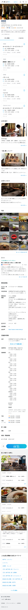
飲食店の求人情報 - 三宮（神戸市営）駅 (12, 579)
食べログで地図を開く (17, 344)
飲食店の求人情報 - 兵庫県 (9, 585)
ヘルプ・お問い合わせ (6, 599)
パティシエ (6, 77)
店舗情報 (21, 38)
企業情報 (19, 603)
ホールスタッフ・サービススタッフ (13, 46)
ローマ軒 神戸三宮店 (14, 532)
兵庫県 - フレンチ (7, 566)
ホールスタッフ (9, 480)
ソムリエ (5, 92)
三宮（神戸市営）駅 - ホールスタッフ (12, 575)
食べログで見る (22, 276)
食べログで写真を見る (21, 252)
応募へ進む (16, 446)
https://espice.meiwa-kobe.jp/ (15, 329)
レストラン (5, 562)
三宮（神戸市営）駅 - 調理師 (10, 572)
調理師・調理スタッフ (9, 61)
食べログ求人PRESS (5, 596)
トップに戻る (14, 590)
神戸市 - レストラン (7, 559)
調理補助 (8, 543)
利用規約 (3, 603)
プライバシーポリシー (11, 603)
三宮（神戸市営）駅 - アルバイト (11, 569)
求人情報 (7, 38)
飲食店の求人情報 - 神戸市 (9, 582)
